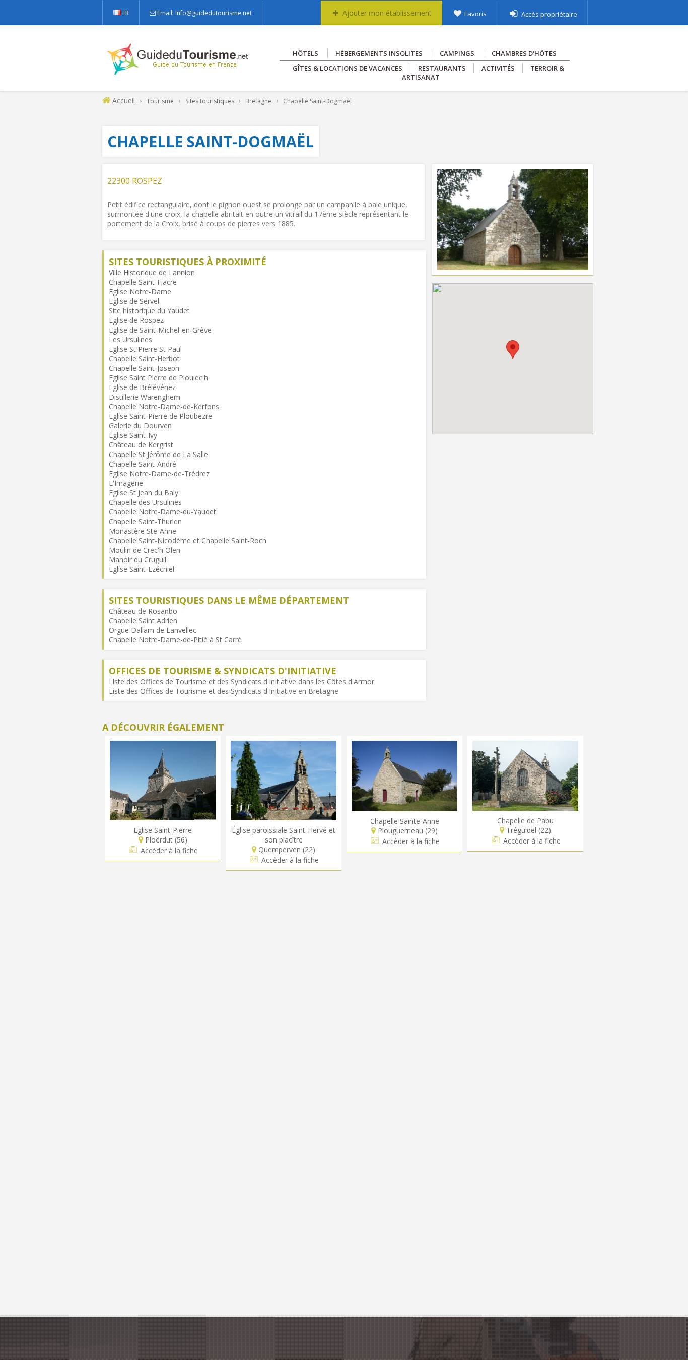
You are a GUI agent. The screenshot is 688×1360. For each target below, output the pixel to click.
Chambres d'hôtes (524, 53)
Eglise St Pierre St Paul (145, 349)
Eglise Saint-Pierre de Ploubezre (160, 416)
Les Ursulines (130, 339)
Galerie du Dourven (140, 425)
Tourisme (160, 101)
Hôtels (305, 53)
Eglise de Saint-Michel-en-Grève (160, 330)
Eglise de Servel (134, 301)
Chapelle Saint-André (142, 464)
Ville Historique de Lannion (152, 272)
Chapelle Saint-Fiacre (143, 282)
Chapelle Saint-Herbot (144, 358)
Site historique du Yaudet (149, 310)
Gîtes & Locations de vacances (347, 68)
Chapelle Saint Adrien (143, 620)
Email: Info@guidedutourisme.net (204, 13)
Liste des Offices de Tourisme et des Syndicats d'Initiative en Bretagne (223, 691)
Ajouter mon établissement (387, 13)
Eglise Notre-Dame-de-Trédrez (159, 473)
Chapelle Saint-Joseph (144, 368)
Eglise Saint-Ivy (133, 435)
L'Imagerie (126, 483)
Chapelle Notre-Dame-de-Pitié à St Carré (175, 639)
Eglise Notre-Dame (140, 291)
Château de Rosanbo (143, 611)
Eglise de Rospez (136, 320)
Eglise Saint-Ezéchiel (141, 569)
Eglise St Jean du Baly (143, 492)
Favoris (475, 13)
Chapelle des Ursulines (145, 502)
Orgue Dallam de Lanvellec (152, 630)
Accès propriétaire (549, 14)
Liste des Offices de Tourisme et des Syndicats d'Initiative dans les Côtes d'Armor (241, 681)
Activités (498, 68)
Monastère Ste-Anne (142, 531)
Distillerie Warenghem (144, 397)
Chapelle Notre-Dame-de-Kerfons (164, 406)
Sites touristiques (209, 101)
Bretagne (258, 101)
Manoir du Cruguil (137, 559)
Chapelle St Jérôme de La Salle (158, 454)
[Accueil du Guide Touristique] (178, 71)
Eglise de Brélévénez (142, 387)
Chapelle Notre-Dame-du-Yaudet (162, 511)
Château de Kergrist (141, 444)
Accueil (123, 100)
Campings (457, 53)
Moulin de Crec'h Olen (144, 550)
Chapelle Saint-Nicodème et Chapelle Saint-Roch (187, 540)
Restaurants (442, 68)
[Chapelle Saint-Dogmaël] (512, 265)
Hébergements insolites (379, 53)
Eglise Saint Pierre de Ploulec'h (158, 377)
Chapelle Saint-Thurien (145, 521)
